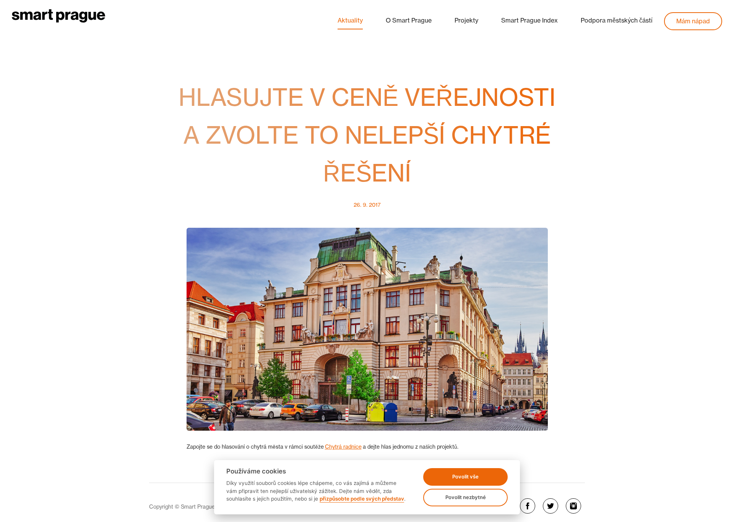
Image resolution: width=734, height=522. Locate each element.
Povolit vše (465, 476)
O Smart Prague (409, 20)
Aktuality (350, 20)
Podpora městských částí (617, 20)
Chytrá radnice (343, 446)
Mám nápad (693, 21)
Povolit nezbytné (465, 497)
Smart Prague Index (529, 20)
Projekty (466, 20)
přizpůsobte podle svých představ (362, 499)
